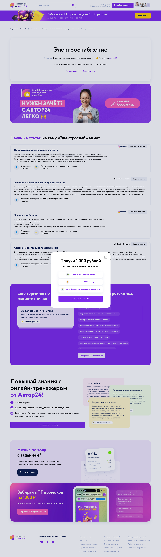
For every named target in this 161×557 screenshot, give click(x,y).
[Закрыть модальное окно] (105, 257)
